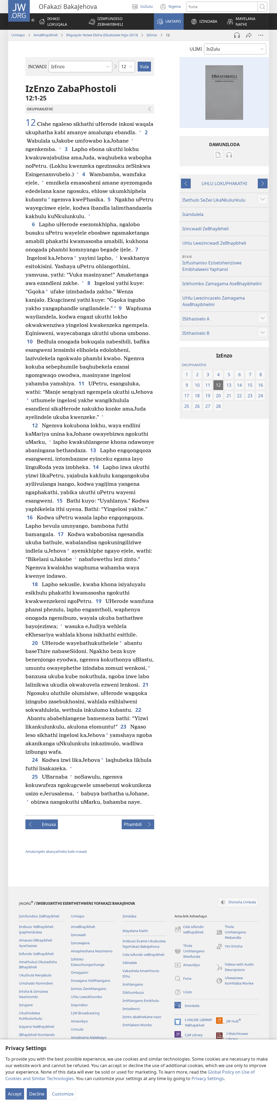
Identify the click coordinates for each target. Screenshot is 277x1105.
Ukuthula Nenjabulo (35, 975)
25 (35, 776)
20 (35, 642)
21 (146, 684)
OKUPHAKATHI (194, 364)
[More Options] (261, 35)
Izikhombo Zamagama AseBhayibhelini (222, 284)
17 (61, 534)
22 (139, 709)
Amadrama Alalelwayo (89, 1037)
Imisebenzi (131, 1008)
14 (96, 467)
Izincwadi (78, 934)
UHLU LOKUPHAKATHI (224, 183)
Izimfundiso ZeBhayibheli (39, 916)
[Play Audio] (237, 35)
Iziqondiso (79, 1004)
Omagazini (79, 972)
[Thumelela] (249, 35)
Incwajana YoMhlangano (90, 980)
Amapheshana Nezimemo (92, 951)
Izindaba (129, 916)
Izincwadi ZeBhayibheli (205, 229)
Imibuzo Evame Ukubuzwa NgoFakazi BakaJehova (144, 944)
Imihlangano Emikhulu (141, 1000)
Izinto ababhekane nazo (142, 1016)
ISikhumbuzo (133, 992)
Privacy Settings (208, 1078)
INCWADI (37, 67)
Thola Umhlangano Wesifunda (189, 951)
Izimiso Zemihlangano (88, 988)
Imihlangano (133, 984)
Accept (15, 1094)
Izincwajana (80, 942)
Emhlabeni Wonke (137, 1024)
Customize (63, 1094)
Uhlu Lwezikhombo (86, 996)
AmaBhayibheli (46, 34)
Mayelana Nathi (135, 930)
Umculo (77, 1029)
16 (30, 517)
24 (35, 759)
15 (60, 500)
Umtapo (18, 34)
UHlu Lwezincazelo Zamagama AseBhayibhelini (213, 301)
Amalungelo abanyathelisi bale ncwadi (56, 851)
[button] (118, 21)
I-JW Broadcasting (85, 1013)
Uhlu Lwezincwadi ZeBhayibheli (214, 243)
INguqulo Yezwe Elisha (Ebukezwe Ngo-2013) (102, 34)
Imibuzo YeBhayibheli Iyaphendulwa (36, 929)
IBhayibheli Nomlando (37, 1034)
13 (93, 450)
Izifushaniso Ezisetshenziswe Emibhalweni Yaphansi (212, 263)
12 (30, 122)
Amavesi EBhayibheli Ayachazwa (35, 943)
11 (82, 383)
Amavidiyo (79, 1021)
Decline (36, 1094)
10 (30, 341)
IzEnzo (152, 34)
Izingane (26, 1004)
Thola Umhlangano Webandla (231, 932)
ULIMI (196, 49)
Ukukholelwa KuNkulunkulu (30, 1016)
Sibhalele (130, 962)
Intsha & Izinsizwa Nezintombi (33, 994)
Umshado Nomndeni (36, 983)
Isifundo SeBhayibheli (36, 953)
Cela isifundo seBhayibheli (143, 954)
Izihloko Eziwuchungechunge (87, 962)
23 (124, 726)
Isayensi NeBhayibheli (36, 1026)
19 (99, 601)
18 (35, 584)
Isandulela (192, 214)
